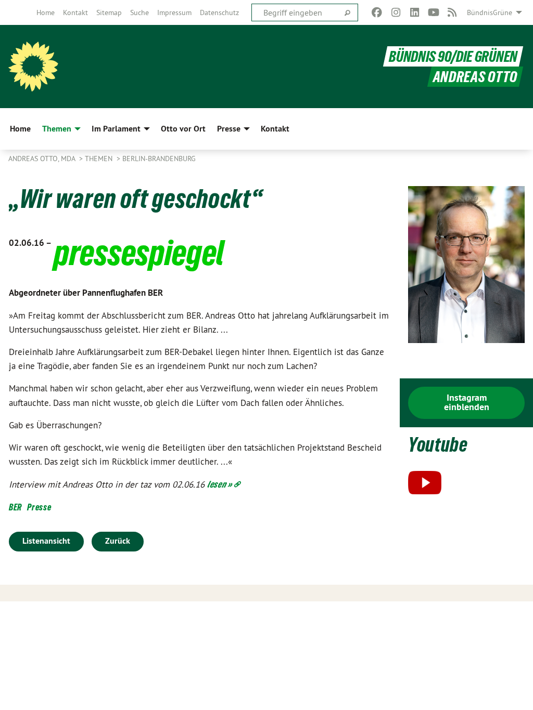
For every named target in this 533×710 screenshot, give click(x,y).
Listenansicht (46, 540)
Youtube (438, 444)
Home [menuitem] (20, 128)
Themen (100, 158)
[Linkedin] (414, 12)
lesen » (219, 484)
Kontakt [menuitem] (275, 128)
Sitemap (109, 12)
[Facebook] (377, 12)
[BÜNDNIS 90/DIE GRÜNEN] (33, 66)
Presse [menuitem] (228, 128)
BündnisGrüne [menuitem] (489, 12)
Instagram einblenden (466, 402)
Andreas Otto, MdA (42, 158)
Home (45, 12)
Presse (39, 507)
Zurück (117, 540)
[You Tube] (433, 12)
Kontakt (75, 12)
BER (15, 507)
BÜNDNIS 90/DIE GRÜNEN (453, 56)
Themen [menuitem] (56, 128)
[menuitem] (45, 12)
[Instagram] (395, 12)
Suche (139, 12)
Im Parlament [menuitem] (116, 128)
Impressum (174, 12)
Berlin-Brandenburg (159, 158)
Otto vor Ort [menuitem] (183, 128)
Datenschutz (219, 12)
